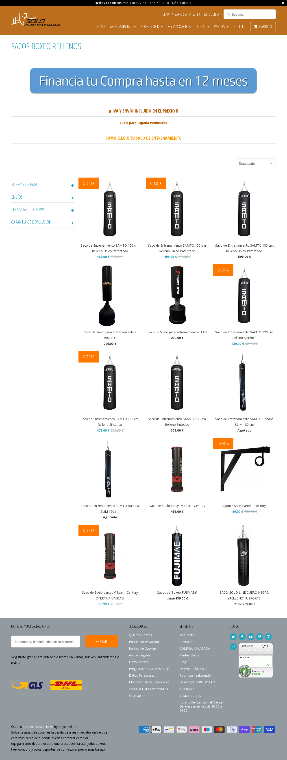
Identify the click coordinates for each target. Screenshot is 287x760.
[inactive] (256, 676)
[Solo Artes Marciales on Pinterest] (259, 636)
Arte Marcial (121, 26)
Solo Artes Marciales (38, 727)
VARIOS (220, 26)
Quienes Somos (140, 635)
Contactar (186, 642)
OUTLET (240, 26)
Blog (182, 662)
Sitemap (135, 695)
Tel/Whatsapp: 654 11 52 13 (180, 14)
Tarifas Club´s (189, 655)
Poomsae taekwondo (195, 675)
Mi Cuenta (211, 14)
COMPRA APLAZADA (194, 648)
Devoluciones (139, 662)
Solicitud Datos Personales (148, 689)
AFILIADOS (187, 689)
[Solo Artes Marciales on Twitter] (233, 636)
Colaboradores (190, 695)
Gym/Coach (178, 26)
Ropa (201, 26)
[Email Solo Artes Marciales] (233, 646)
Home (101, 26)
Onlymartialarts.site (193, 669)
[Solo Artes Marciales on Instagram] (268, 636)
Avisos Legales (139, 655)
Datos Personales (142, 675)
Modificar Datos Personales (149, 682)
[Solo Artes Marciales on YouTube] (250, 636)
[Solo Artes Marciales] (36, 18)
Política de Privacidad (144, 642)
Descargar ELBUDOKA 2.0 (198, 682)
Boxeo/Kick (150, 26)
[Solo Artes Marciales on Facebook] (242, 636)
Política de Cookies (143, 648)
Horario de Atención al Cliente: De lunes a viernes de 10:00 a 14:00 (201, 706)
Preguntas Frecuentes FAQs (149, 669)
